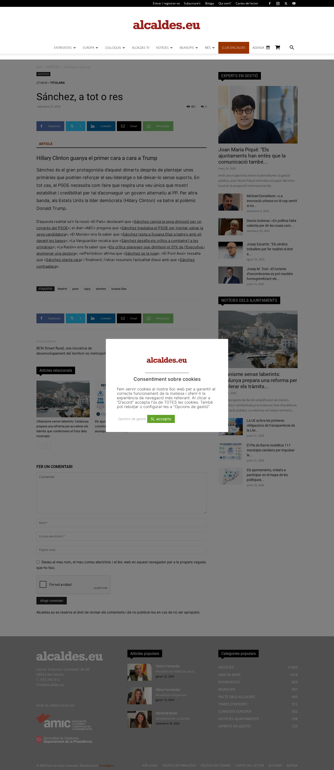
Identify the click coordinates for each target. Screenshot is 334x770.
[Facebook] (269, 3)
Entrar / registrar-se (166, 3)
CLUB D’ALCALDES (234, 48)
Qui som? (225, 3)
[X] (285, 3)
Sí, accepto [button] (161, 418)
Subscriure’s (192, 3)
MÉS (208, 48)
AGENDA (258, 48)
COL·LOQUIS (113, 48)
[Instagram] (277, 3)
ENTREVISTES (63, 48)
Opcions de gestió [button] (132, 419)
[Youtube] (294, 3)
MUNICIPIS (187, 48)
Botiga (209, 3)
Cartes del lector (247, 3)
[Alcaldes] (167, 24)
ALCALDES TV (140, 48)
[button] (292, 48)
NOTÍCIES (162, 48)
